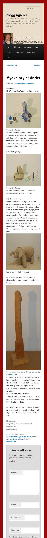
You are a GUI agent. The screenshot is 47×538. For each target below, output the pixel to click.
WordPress (31, 52)
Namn (15, 504)
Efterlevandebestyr (13, 437)
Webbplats (15, 530)
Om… (9, 57)
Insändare (27, 47)
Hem (8, 47)
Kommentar (16, 472)
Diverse (17, 47)
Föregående (11, 65)
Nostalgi (30, 437)
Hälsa (24, 437)
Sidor (36, 47)
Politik (9, 52)
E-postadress (17, 517)
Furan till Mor (12, 374)
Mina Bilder (19, 52)
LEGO (14, 439)
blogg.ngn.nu (16, 15)
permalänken (11, 441)
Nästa (37, 65)
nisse (21, 439)
